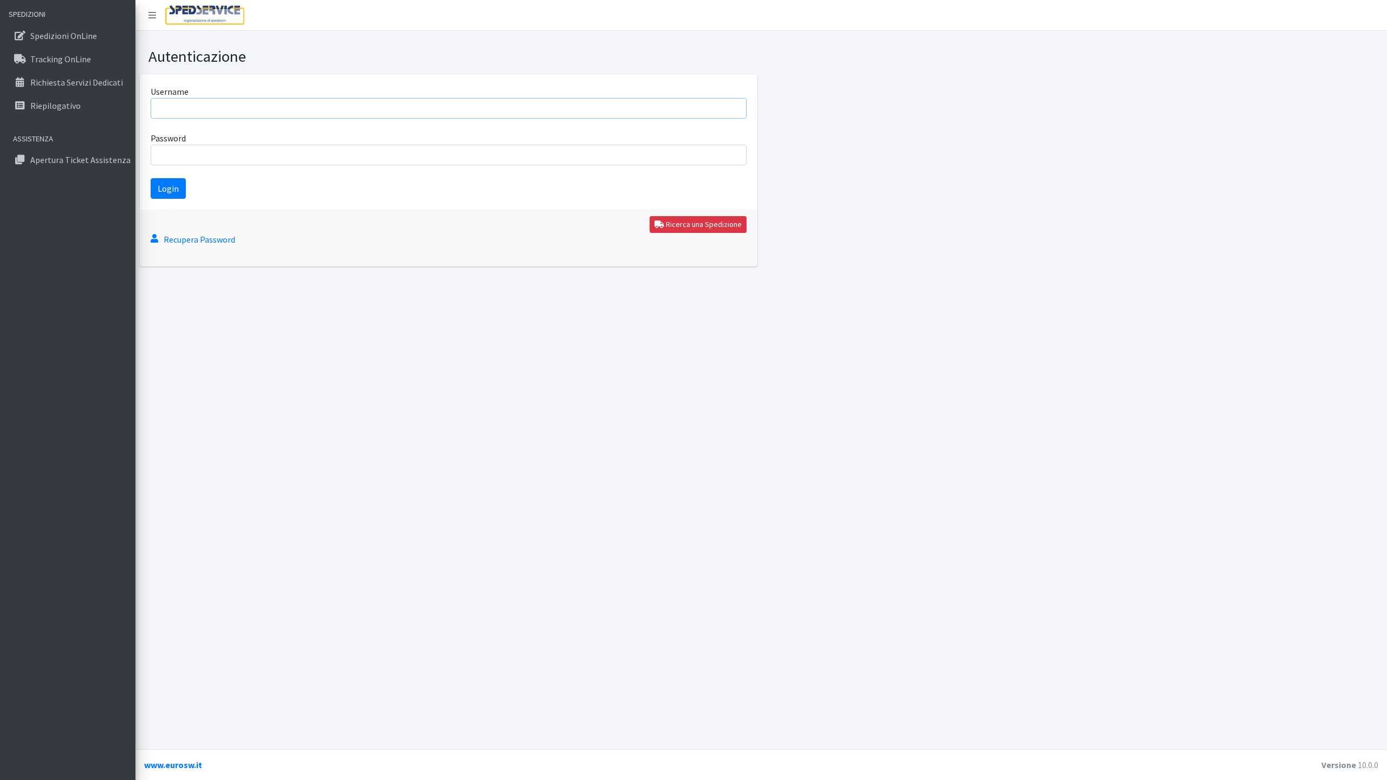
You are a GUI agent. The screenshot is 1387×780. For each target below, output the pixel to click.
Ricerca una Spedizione (703, 224)
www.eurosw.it (173, 764)
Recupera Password (199, 239)
